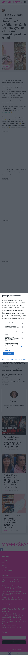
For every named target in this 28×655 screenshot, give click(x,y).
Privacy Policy (22, 359)
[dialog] (14, 327)
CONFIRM (9, 353)
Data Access (14, 359)
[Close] (24, 295)
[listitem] (14, 323)
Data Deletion (5, 359)
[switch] (22, 327)
